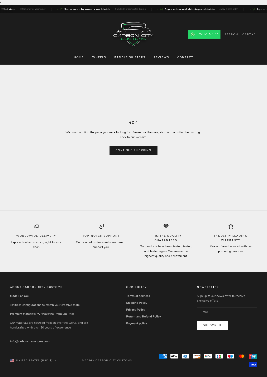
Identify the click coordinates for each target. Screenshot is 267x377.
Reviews (161, 57)
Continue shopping (133, 150)
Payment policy (136, 323)
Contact (185, 57)
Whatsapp (208, 34)
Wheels (99, 57)
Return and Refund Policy (143, 317)
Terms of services (138, 296)
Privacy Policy (135, 310)
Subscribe (212, 325)
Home (79, 57)
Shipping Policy (136, 303)
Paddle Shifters (129, 57)
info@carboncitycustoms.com (29, 341)
